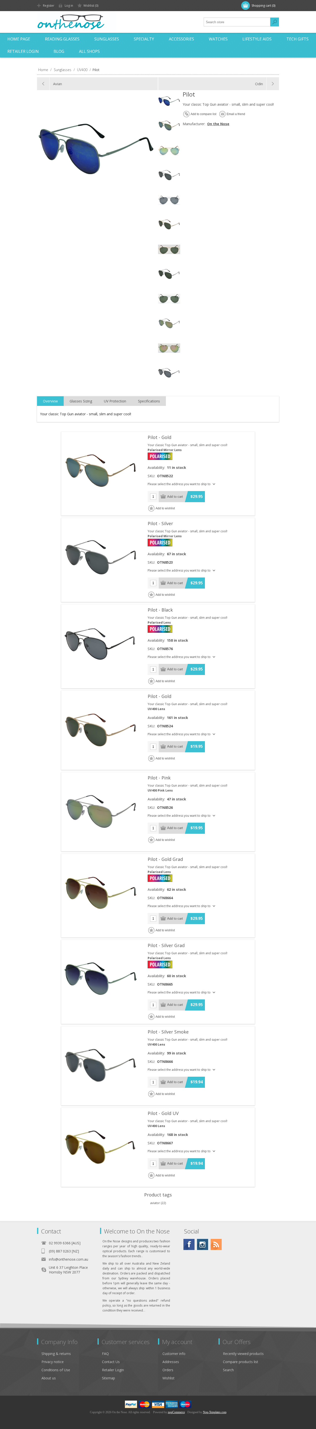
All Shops (89, 51)
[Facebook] (189, 1244)
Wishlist (168, 1378)
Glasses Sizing (81, 401)
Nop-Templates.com (214, 1412)
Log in (69, 5)
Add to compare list (203, 114)
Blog (59, 51)
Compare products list (240, 1361)
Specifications (149, 401)
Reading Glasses (62, 39)
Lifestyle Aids (257, 39)
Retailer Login (23, 51)
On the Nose (218, 123)
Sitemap (108, 1378)
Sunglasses (106, 39)
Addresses (170, 1361)
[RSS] (216, 1244)
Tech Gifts (297, 39)
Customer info (173, 1353)
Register (48, 5)
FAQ (105, 1353)
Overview (50, 401)
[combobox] (237, 22)
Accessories (181, 39)
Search (274, 22)
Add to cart (175, 496)
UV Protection (115, 401)
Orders (167, 1370)
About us (48, 1378)
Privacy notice (52, 1361)
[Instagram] (202, 1244)
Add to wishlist (165, 508)
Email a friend (236, 114)
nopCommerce (176, 1412)
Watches (218, 39)
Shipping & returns (56, 1353)
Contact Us (111, 1361)
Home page (18, 39)
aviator (155, 1203)
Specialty (144, 39)
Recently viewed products (243, 1353)
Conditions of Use (55, 1370)
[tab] (50, 401)
